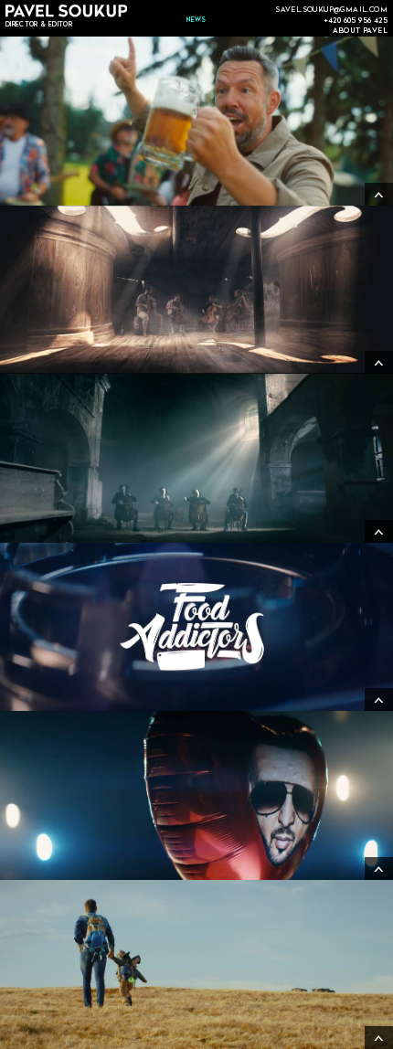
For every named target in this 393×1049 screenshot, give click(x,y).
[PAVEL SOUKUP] (66, 11)
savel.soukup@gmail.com (332, 9)
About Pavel (360, 30)
